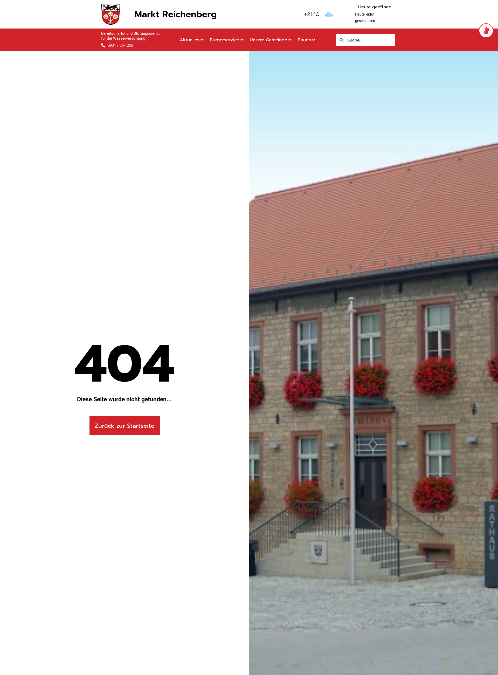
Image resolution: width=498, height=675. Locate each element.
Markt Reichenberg (176, 14)
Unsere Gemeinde (268, 40)
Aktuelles (189, 40)
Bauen (304, 40)
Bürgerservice (224, 40)
